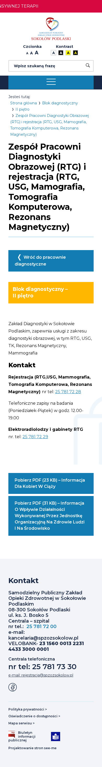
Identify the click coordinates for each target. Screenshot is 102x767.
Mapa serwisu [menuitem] (21, 723)
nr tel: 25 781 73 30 (42, 666)
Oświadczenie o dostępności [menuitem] (34, 716)
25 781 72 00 (41, 626)
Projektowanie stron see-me (32, 748)
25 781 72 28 (68, 391)
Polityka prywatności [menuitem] (27, 709)
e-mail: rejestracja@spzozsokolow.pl (40, 675)
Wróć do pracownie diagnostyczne (40, 261)
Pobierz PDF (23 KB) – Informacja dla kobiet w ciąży (50, 486)
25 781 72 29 (35, 436)
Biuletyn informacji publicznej (23, 736)
